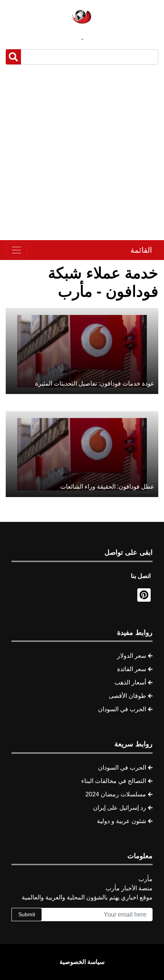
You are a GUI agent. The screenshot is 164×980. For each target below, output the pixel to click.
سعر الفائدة (131, 669)
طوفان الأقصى (127, 696)
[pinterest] (144, 595)
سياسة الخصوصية (82, 962)
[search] (13, 57)
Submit (26, 914)
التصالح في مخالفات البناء (113, 781)
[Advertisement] (82, 152)
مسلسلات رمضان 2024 (115, 794)
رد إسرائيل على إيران (119, 807)
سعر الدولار (131, 655)
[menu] (16, 250)
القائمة (141, 250)
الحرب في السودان (122, 709)
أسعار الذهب (130, 682)
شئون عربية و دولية (121, 821)
